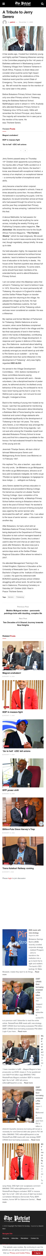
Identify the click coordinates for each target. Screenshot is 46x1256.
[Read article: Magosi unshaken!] (23, 655)
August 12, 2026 (9, 793)
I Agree (37, 1253)
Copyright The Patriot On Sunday (19, 1226)
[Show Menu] (3, 3)
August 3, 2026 (9, 872)
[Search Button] (42, 3)
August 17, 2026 (9, 715)
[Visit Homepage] (23, 4)
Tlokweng (20, 597)
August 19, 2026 (9, 676)
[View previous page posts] (21, 150)
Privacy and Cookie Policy (20, 1253)
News (6, 668)
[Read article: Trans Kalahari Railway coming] (23, 851)
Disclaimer (24, 1238)
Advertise (14, 1238)
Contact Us (35, 1238)
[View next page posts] (25, 150)
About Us (5, 1238)
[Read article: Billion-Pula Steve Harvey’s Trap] (23, 812)
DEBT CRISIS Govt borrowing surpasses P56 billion (39, 987)
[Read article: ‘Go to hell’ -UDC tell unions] (23, 733)
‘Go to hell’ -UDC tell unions (14, 144)
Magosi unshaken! (10, 135)
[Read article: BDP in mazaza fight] (23, 694)
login (10, 878)
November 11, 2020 (26, 22)
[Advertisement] (23, 902)
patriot (12, 22)
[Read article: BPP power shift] (23, 773)
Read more (22, 1031)
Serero (10, 597)
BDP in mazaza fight (11, 139)
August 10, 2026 (9, 833)
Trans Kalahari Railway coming (18, 868)
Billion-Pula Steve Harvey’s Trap (18, 829)
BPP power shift (10, 790)
